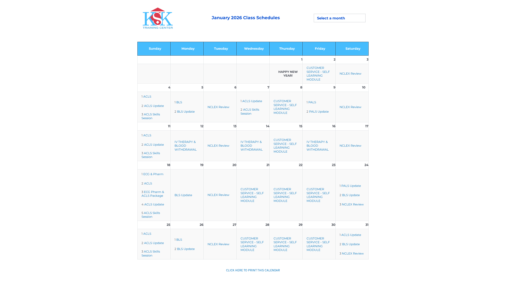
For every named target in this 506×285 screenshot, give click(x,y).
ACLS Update (154, 106)
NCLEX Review (350, 73)
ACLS (147, 96)
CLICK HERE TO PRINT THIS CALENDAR (253, 271)
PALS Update (319, 111)
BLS (179, 102)
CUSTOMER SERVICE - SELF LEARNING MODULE (319, 73)
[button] (339, 18)
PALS (312, 102)
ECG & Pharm (153, 174)
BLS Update (186, 111)
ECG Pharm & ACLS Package (153, 194)
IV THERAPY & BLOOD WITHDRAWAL (186, 145)
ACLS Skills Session (151, 116)
